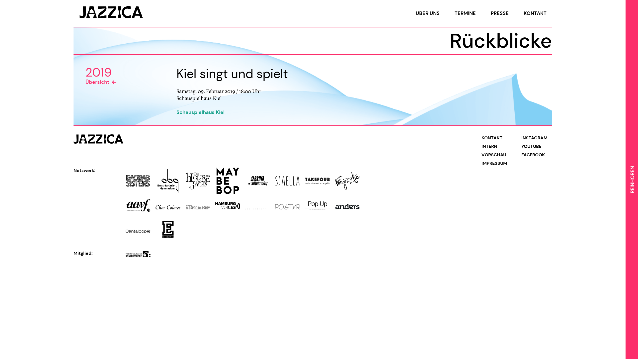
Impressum (494, 163)
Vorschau (493, 155)
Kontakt (535, 13)
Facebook (533, 155)
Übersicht (97, 82)
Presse (500, 13)
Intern (489, 146)
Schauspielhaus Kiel (200, 112)
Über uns (428, 13)
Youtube (531, 146)
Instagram (534, 138)
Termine (465, 13)
